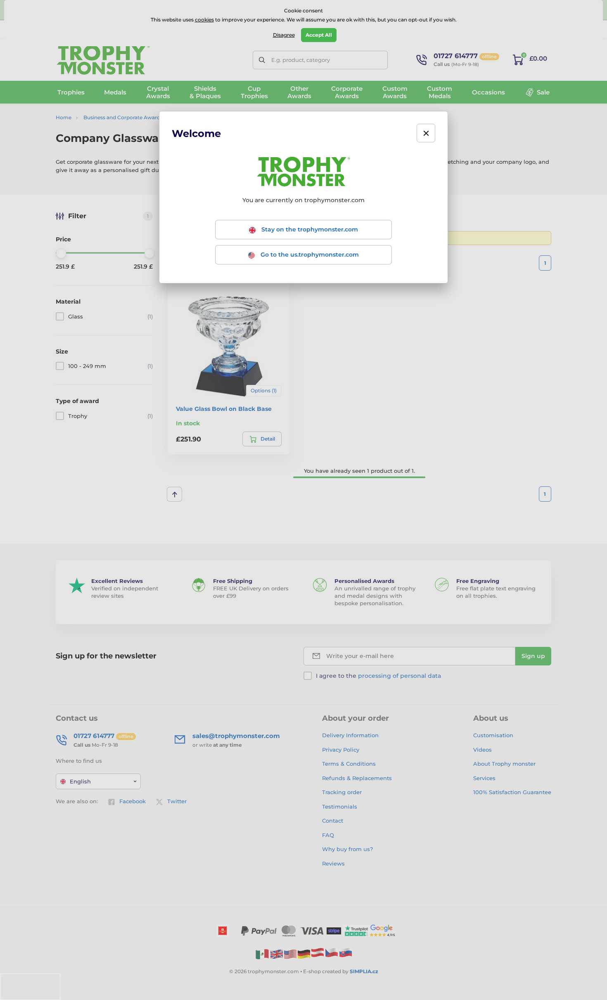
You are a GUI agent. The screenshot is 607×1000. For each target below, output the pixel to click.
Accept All (319, 35)
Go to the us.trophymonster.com (309, 254)
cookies (204, 20)
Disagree (284, 35)
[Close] (426, 133)
